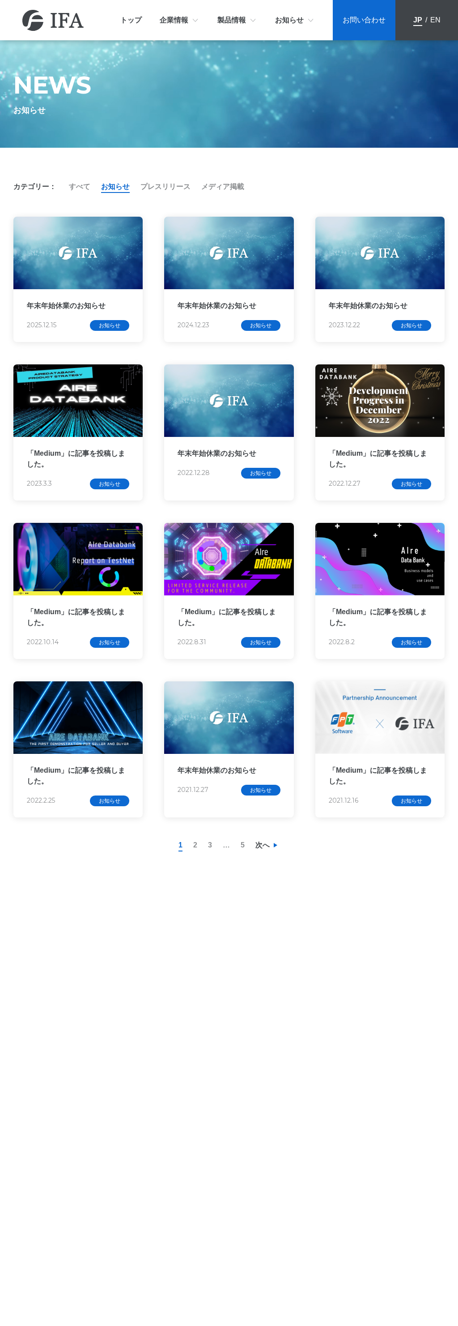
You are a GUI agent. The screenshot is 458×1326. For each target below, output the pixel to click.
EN (435, 20)
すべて (79, 186)
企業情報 (174, 20)
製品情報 (231, 20)
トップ (131, 20)
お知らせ (289, 20)
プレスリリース (165, 186)
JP (417, 20)
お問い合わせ (364, 20)
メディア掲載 (222, 186)
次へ (262, 845)
